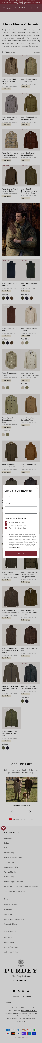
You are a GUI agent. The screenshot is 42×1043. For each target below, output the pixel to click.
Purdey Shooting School (17, 528)
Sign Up (21, 553)
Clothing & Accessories (17, 525)
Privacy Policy (16, 547)
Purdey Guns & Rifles (16, 522)
